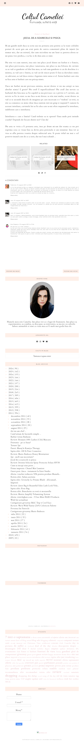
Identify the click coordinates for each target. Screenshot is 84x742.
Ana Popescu (14, 224)
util (40, 679)
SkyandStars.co (55, 739)
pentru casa (67, 663)
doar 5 (25, 648)
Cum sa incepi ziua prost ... (23, 465)
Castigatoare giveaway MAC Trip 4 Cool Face (31, 502)
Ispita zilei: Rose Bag (20, 488)
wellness (60, 679)
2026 (11, 368)
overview (29, 662)
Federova (13, 185)
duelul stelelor (37, 649)
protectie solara (40, 668)
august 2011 (16, 428)
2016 (11, 398)
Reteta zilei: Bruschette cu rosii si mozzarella (31, 491)
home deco (66, 654)
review (56, 672)
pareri (41, 663)
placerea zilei (10, 666)
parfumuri (49, 662)
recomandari (31, 672)
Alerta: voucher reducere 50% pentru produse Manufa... (35, 474)
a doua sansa (36, 637)
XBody (8, 682)
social (40, 676)
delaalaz (54, 646)
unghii (28, 679)
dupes (47, 649)
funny (58, 651)
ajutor (56, 637)
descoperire (64, 646)
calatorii (52, 640)
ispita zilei (56, 657)
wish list (68, 679)
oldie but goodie (18, 663)
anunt (13, 640)
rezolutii (66, 672)
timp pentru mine (12, 679)
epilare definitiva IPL (69, 649)
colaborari (46, 643)
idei (73, 654)
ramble (53, 668)
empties (54, 648)
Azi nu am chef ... (18, 431)
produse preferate (20, 668)
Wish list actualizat (19, 500)
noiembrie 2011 (18, 419)
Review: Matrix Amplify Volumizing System (30, 494)
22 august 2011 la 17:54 (26, 224)
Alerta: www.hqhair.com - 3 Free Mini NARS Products (35, 497)
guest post (31, 654)
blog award (27, 640)
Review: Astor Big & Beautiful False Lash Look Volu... (35, 485)
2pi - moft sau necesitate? (22, 457)
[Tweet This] (42, 173)
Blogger (52, 626)
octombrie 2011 (18, 422)
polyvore (20, 666)
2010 (11, 535)
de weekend (29, 646)
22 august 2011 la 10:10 (21, 213)
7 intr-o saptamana (17, 637)
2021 (11, 383)
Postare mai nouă (12, 271)
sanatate (75, 672)
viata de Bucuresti (49, 679)
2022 (11, 380)
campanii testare (71, 640)
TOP (23, 679)
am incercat (70, 637)
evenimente (10, 651)
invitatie (48, 657)
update (35, 679)
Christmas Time (34, 643)
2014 (11, 404)
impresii (14, 657)
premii (27, 665)
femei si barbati (42, 34)
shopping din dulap (27, 676)
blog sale (36, 640)
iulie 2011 (16, 514)
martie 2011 (16, 526)
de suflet (19, 645)
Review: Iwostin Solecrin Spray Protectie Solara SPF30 (35, 462)
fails (18, 651)
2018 (11, 392)
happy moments (54, 654)
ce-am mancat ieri (18, 643)
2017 (11, 395)
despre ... (74, 646)
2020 (11, 386)
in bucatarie (22, 657)
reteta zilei (45, 672)
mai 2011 (15, 520)
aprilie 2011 (16, 523)
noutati (57, 659)
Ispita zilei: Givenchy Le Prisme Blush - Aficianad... (34, 479)
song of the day (49, 676)
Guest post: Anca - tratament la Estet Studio (30, 471)
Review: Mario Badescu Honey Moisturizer (30, 454)
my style (35, 660)
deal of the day (43, 646)
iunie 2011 (16, 517)
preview (35, 666)
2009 (11, 538)
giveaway (21, 654)
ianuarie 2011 (17, 532)
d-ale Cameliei (65, 643)
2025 (11, 371)
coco (11, 200)
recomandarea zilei (14, 672)
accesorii (46, 637)
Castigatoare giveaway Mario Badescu (28, 511)
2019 (11, 389)
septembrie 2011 (19, 425)
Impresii (14, 482)
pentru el (75, 663)
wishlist (76, 679)
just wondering (68, 657)
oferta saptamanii (70, 660)
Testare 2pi (16, 445)
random (62, 668)
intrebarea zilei (38, 657)
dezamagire (10, 648)
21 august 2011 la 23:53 (24, 185)
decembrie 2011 (18, 416)
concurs (54, 643)
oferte (8, 662)
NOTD (49, 660)
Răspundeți (14, 195)
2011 (11, 413)
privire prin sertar (63, 665)
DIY (19, 648)
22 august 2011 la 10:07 (21, 200)
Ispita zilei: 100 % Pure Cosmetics (26, 451)
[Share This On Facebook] (39, 173)
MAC (19, 660)
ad (52, 637)
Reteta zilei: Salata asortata (23, 477)
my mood (27, 660)
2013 (11, 407)
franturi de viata (46, 651)
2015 (11, 401)
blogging (44, 640)
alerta (61, 637)
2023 (11, 377)
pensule (59, 663)
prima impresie (46, 665)
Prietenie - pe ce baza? (21, 442)
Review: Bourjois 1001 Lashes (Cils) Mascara (31, 439)
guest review (42, 654)
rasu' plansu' (73, 668)
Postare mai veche (71, 271)
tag (77, 676)
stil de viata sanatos (66, 676)
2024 (11, 374)
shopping (11, 675)
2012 (11, 410)
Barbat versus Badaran (21, 436)
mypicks (42, 660)
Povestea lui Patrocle (20, 508)
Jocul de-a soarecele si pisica (23, 459)
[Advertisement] (42, 606)
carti (7, 643)
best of (19, 640)
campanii (60, 640)
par (36, 662)
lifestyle (13, 660)
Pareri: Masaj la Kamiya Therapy (25, 448)
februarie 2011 (18, 529)
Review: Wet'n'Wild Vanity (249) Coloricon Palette (33, 505)
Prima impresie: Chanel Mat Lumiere (27, 468)
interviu (29, 657)
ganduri (66, 651)
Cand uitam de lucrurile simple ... (26, 434)
